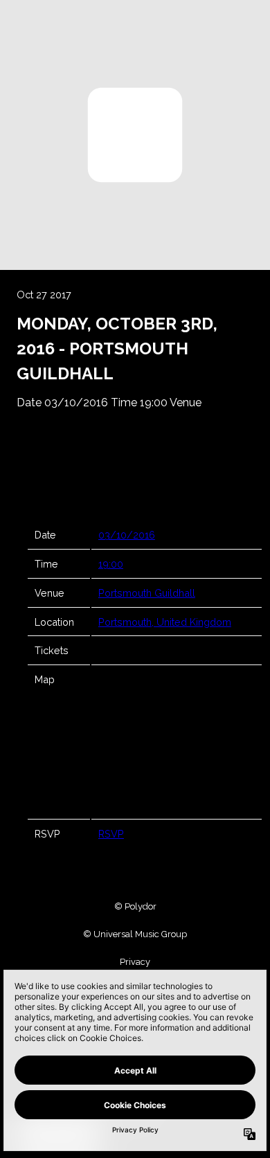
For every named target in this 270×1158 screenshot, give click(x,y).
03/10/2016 (126, 535)
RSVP (111, 834)
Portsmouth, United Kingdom (164, 622)
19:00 (110, 564)
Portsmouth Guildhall (146, 593)
